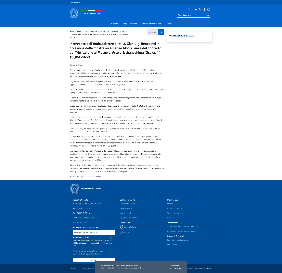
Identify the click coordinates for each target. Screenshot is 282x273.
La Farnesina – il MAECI (128, 203)
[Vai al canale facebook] (204, 9)
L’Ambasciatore (94, 31)
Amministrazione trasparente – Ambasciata (183, 226)
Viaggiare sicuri (125, 213)
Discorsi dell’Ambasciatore (113, 31)
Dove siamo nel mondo (128, 217)
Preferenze (176, 266)
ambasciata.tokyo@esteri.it (88, 217)
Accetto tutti (175, 268)
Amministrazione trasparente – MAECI (181, 231)
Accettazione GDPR (81, 237)
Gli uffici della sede (79, 222)
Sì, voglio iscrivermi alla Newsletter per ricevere (88, 251)
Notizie (169, 217)
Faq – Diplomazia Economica (177, 240)
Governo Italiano (75, 2)
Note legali (74, 268)
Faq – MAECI (172, 244)
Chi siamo (81, 31)
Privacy (106, 243)
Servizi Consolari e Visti (175, 213)
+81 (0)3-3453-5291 (83, 208)
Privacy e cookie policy (89, 268)
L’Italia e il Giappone (174, 208)
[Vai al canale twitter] (199, 9)
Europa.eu (127, 232)
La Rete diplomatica (127, 208)
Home (72, 31)
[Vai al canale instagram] (208, 9)
